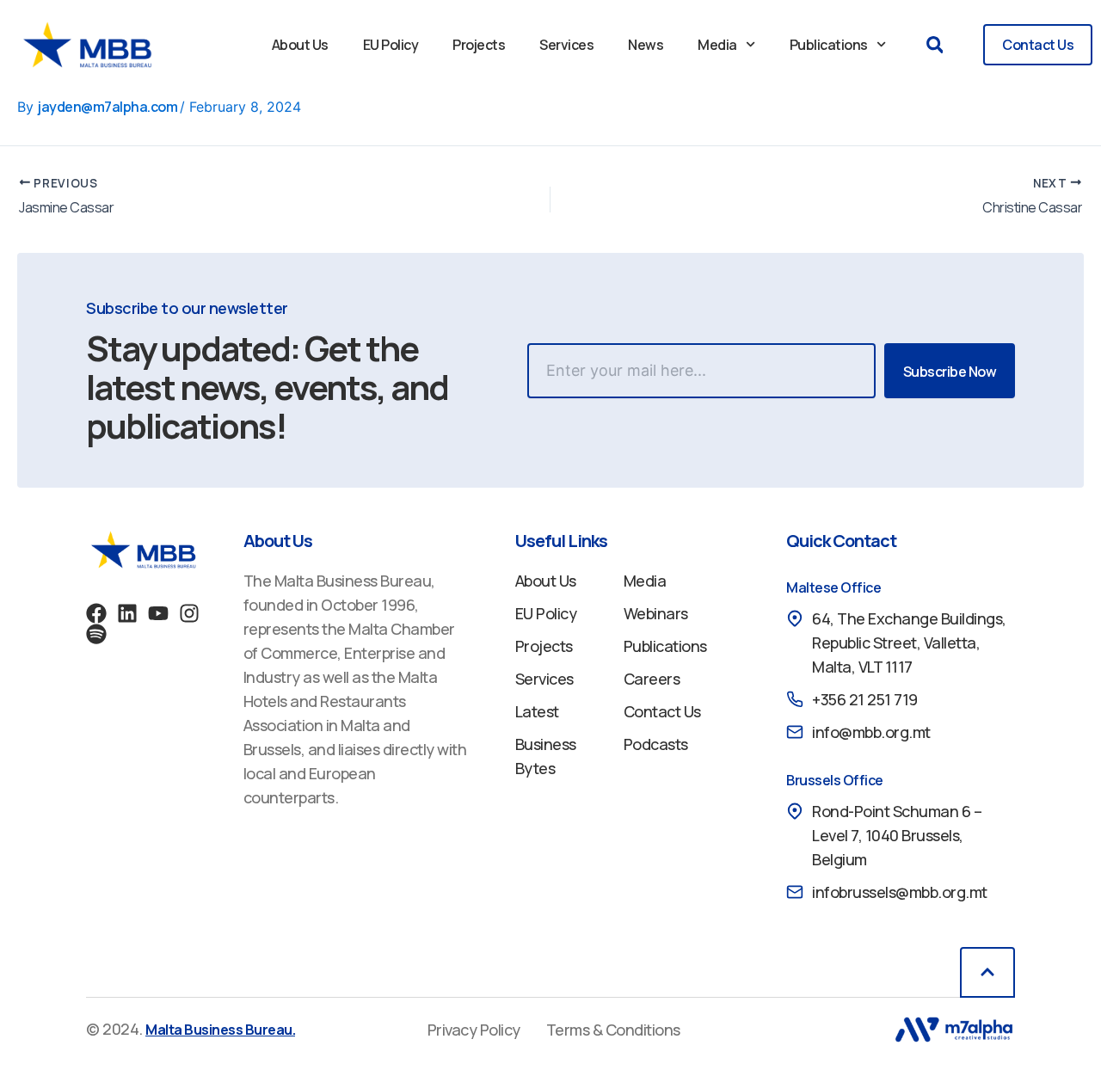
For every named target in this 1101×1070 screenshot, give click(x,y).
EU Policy (391, 44)
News (645, 44)
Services (566, 44)
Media (717, 44)
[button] (934, 45)
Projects (478, 44)
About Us (300, 44)
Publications (829, 44)
